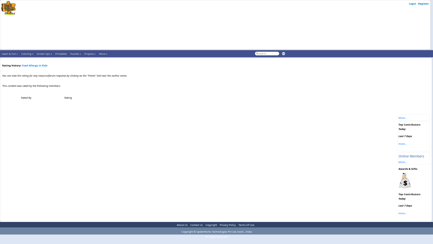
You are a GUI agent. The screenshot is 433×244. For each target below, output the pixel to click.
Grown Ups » (44, 53)
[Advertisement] (83, 25)
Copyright (211, 225)
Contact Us (196, 225)
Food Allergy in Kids (34, 65)
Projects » (90, 53)
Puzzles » (75, 53)
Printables (61, 53)
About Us (182, 225)
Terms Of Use (246, 225)
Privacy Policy (228, 225)
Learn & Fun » (10, 53)
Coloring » (27, 53)
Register (423, 3)
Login (412, 3)
